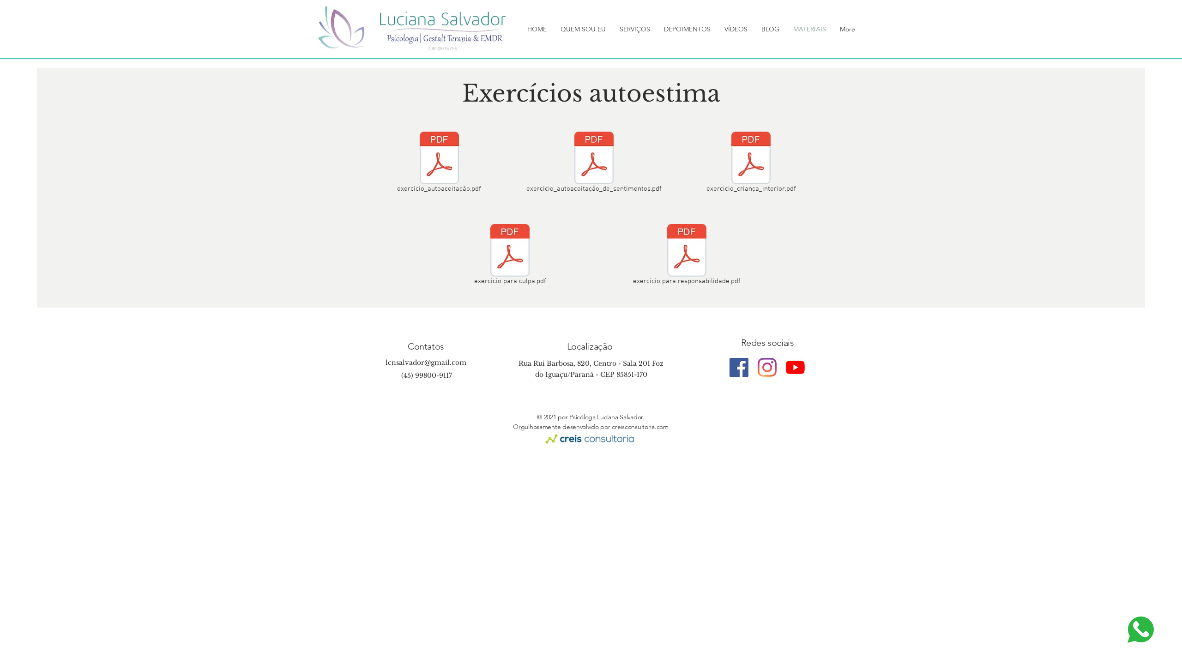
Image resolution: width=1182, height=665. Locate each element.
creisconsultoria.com (640, 427)
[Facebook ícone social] (739, 367)
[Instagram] (767, 367)
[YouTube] (795, 367)
